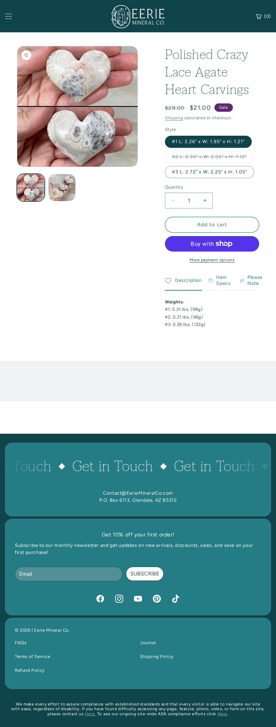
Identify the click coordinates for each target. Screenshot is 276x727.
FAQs (20, 642)
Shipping (174, 117)
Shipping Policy (157, 656)
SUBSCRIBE (144, 573)
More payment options (212, 260)
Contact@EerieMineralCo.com (138, 493)
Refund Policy (30, 670)
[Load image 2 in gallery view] (62, 188)
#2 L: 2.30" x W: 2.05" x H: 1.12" (213, 158)
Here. (90, 714)
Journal (148, 642)
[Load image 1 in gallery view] (31, 188)
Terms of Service (32, 656)
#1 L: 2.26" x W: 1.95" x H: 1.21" (208, 141)
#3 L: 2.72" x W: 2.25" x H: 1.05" (209, 172)
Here (222, 714)
